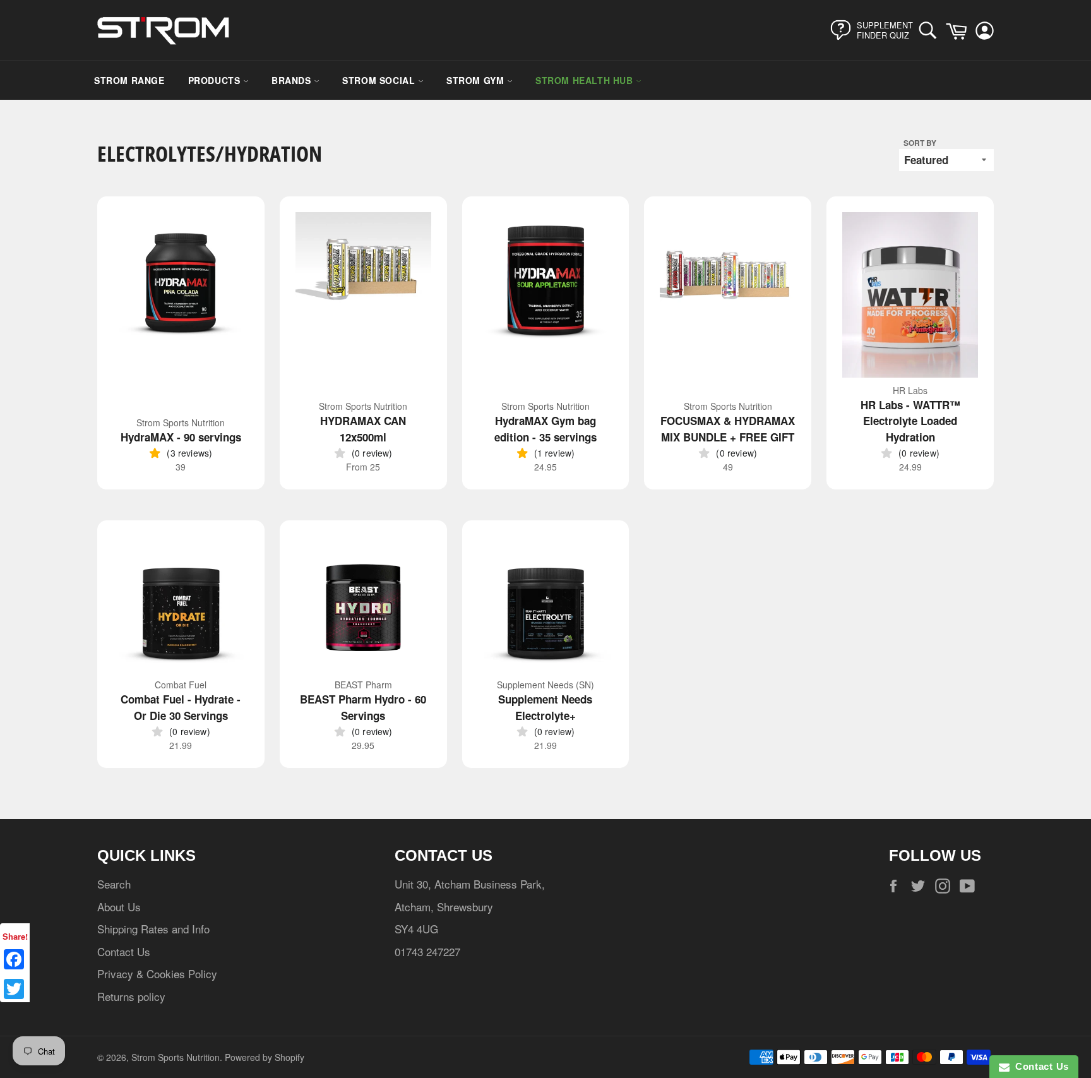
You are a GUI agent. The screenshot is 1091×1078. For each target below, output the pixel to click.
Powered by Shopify (264, 1057)
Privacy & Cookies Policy (157, 973)
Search (114, 884)
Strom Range (129, 80)
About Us (119, 906)
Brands (292, 80)
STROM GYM (476, 80)
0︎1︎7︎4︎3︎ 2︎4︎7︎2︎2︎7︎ (427, 951)
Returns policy (131, 996)
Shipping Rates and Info (153, 929)
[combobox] (931, 30)
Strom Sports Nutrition (175, 1057)
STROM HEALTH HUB (585, 80)
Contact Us (123, 951)
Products (215, 80)
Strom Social (380, 80)
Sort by (919, 143)
